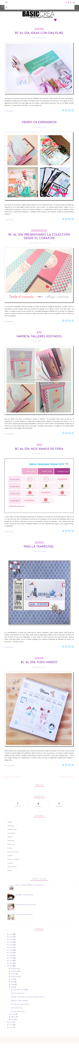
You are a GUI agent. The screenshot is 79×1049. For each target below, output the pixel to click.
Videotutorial (12, 867)
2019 (11, 952)
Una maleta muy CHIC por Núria (25, 905)
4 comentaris (9, 531)
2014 (11, 966)
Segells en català (13, 852)
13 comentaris (9, 321)
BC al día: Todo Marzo (39, 662)
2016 (11, 960)
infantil (9, 870)
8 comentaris (9, 111)
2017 (11, 958)
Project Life (11, 844)
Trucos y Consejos (13, 859)
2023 (11, 942)
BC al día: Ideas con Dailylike (39, 33)
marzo (13, 1014)
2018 (11, 955)
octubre (13, 974)
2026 (11, 934)
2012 (11, 1025)
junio (12, 982)
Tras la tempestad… (39, 546)
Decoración (39, 29)
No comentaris (9, 434)
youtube (38, 806)
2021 (11, 947)
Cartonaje (10, 826)
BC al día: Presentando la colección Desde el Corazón (39, 236)
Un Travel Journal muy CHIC (24, 914)
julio (12, 979)
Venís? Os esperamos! (39, 122)
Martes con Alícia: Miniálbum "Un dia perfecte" (29, 885)
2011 (11, 1027)
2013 (11, 1022)
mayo (13, 984)
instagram (59, 806)
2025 (11, 937)
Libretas (10, 837)
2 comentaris (9, 219)
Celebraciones (12, 829)
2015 (11, 963)
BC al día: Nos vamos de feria (39, 449)
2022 (11, 945)
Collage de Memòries (39, 230)
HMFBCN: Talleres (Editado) (39, 336)
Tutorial (10, 863)
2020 (11, 950)
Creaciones (39, 542)
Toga (39, 332)
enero (13, 1019)
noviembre (14, 971)
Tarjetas (10, 855)
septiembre (14, 976)
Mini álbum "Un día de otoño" (24, 895)
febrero (13, 1017)
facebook (17, 806)
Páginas (10, 848)
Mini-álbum (10, 840)
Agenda (9, 822)
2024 (11, 939)
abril (12, 987)
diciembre (14, 968)
